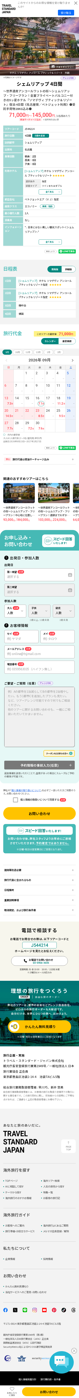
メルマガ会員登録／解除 (56, 1231)
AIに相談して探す (14, 1186)
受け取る (66, 13)
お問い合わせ (39, 813)
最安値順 (66, 341)
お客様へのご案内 (14, 1225)
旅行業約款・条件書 (51, 1379)
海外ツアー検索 (51, 1181)
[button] (6, 67)
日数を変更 (40, 135)
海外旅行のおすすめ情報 (18, 1198)
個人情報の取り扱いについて (26, 790)
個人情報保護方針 (27, 1379)
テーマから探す (13, 1192)
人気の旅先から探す (53, 1186)
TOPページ (11, 1181)
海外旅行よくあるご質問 (55, 1225)
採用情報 (48, 1259)
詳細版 (68, 269)
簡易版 (54, 269)
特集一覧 (48, 1192)
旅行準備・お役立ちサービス (20, 1231)
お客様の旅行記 (51, 1198)
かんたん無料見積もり (16, 1286)
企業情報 (10, 1259)
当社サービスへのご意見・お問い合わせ (26, 1292)
